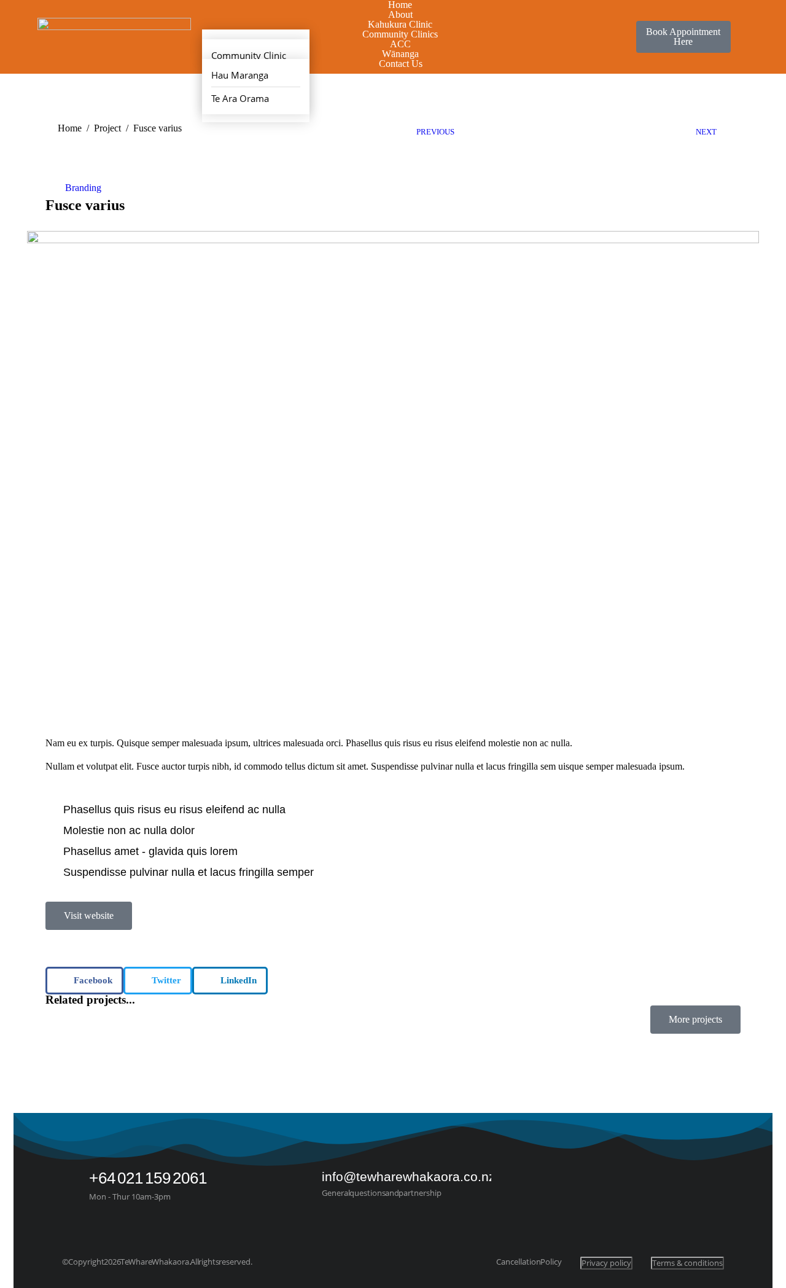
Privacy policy (606, 1262)
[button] (84, 980)
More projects (695, 1019)
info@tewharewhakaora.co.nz (409, 1176)
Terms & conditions (687, 1262)
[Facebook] (689, 1185)
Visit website (89, 915)
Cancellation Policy (529, 1262)
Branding (83, 187)
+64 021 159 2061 (148, 1178)
